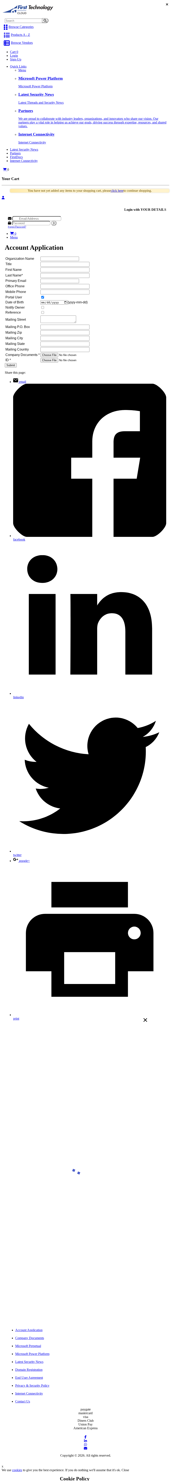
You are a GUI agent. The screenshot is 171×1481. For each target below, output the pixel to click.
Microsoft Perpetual (28, 1346)
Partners (15, 153)
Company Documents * (22, 355)
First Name (13, 269)
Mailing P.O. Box (17, 327)
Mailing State (15, 344)
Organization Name (19, 258)
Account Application (29, 1330)
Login (14, 55)
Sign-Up (15, 59)
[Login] (3, 197)
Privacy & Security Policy (32, 1385)
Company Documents (29, 1338)
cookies (17, 1470)
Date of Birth (14, 302)
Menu (22, 70)
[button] (4, 169)
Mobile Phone (15, 292)
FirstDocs (16, 157)
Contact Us (22, 1401)
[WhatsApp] (85, 1444)
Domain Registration (29, 1369)
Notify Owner (15, 307)
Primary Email (15, 281)
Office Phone (15, 286)
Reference (13, 312)
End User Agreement (29, 1377)
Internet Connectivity (24, 161)
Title (8, 264)
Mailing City (14, 338)
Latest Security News (24, 149)
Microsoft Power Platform (32, 1354)
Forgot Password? (17, 226)
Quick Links (18, 66)
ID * (8, 360)
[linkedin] (85, 1441)
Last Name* (14, 275)
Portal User (13, 297)
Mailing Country (17, 349)
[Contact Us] (85, 1448)
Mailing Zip (13, 332)
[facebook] (85, 1437)
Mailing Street (15, 319)
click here (117, 190)
